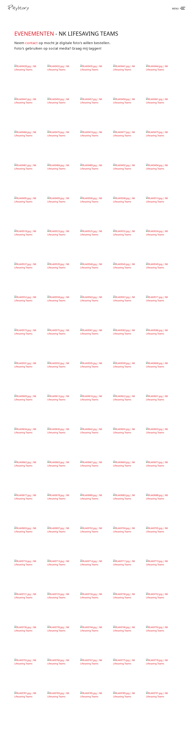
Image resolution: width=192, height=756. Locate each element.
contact (31, 42)
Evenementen (34, 33)
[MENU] (183, 8)
